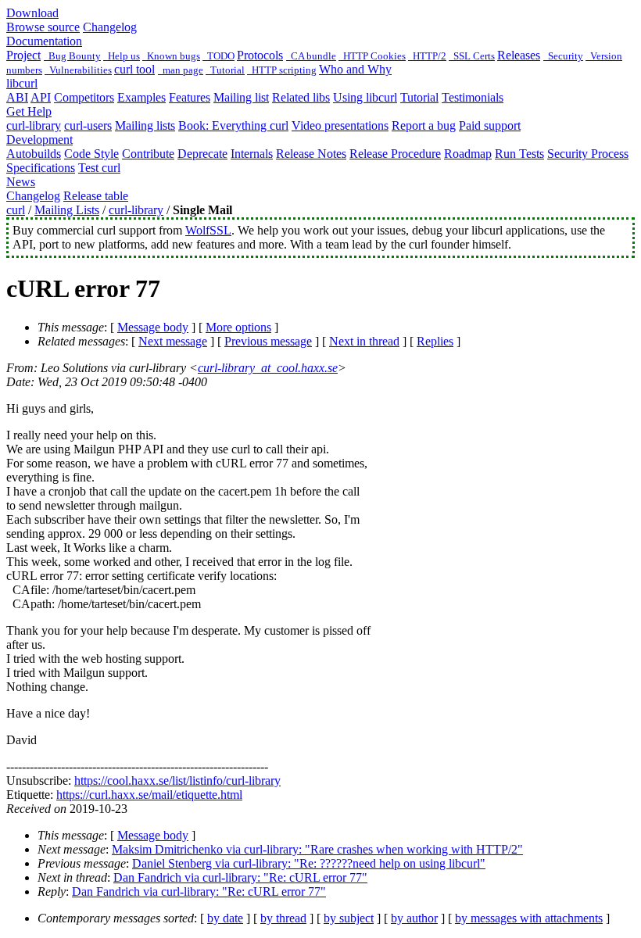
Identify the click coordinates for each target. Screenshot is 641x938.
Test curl (99, 167)
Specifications (40, 167)
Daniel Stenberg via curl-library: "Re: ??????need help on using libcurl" (308, 863)
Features (189, 97)
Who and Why (355, 69)
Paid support (490, 125)
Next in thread (364, 341)
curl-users (88, 125)
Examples (141, 97)
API (40, 97)
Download (32, 13)
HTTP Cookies (372, 56)
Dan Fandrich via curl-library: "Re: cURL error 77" (240, 877)
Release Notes (311, 153)
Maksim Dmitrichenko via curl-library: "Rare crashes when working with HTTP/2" (317, 849)
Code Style (91, 153)
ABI (17, 97)
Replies (435, 341)
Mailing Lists (66, 210)
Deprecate (202, 153)
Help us (121, 56)
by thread (283, 918)
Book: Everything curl (233, 125)
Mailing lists (145, 125)
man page (180, 70)
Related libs (301, 97)
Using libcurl (365, 97)
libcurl (22, 83)
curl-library (33, 125)
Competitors (84, 97)
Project (23, 55)
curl (15, 210)
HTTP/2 (427, 56)
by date (225, 918)
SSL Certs (472, 56)
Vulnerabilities (78, 70)
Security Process (587, 153)
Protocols (260, 55)
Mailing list (241, 97)
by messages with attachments (529, 918)
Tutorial (225, 70)
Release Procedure (395, 153)
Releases (518, 55)
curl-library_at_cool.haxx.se (268, 367)
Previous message (268, 341)
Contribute (148, 153)
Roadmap (468, 153)
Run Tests (519, 153)
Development (39, 139)
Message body (152, 327)
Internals (252, 153)
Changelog (110, 27)
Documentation (44, 41)
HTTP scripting (282, 70)
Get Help (29, 111)
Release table (95, 195)
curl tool (134, 69)
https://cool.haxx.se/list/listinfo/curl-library (177, 780)
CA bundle (311, 56)
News (20, 181)
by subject (349, 918)
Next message (172, 341)
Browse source (43, 27)
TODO (218, 56)
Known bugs (171, 56)
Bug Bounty (72, 56)
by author (414, 918)
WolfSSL (208, 230)
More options (238, 327)
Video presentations (340, 125)
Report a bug (424, 125)
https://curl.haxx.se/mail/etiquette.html (149, 794)
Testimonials (472, 97)
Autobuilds (33, 153)
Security (563, 56)
